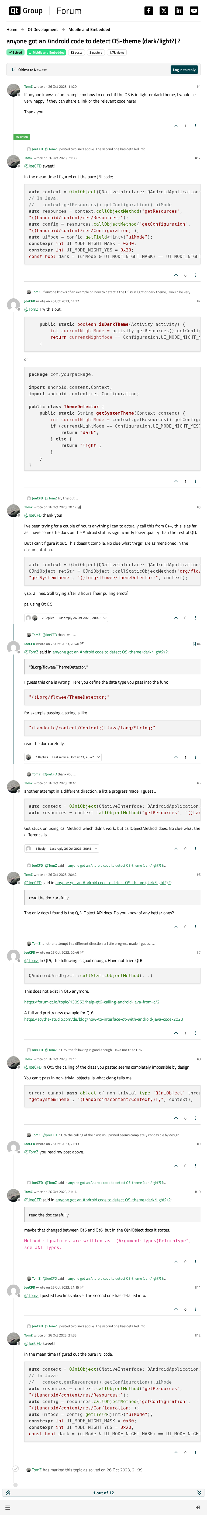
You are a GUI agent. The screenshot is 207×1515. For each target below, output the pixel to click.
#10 (198, 1191)
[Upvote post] (176, 125)
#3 (199, 507)
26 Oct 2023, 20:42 (62, 874)
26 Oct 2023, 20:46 (65, 952)
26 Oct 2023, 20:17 (62, 507)
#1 (199, 86)
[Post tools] (196, 125)
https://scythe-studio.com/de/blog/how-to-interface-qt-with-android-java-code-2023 (103, 1019)
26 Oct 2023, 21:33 (62, 157)
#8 (199, 1059)
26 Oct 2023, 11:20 (62, 86)
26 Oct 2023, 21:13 (65, 1143)
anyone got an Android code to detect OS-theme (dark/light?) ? (110, 652)
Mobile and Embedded (48, 52)
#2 (199, 301)
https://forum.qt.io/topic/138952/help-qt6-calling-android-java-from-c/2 (92, 1002)
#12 (198, 157)
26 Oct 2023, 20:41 (62, 783)
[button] (7, 1507)
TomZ (28, 86)
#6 (199, 874)
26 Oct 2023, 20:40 (65, 643)
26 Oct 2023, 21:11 (62, 1059)
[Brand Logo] (45, 10)
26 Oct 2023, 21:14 (62, 1191)
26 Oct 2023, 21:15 (65, 1287)
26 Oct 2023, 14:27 (65, 301)
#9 (199, 1143)
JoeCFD (37, 149)
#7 (199, 952)
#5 (199, 783)
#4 (199, 643)
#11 (198, 1287)
